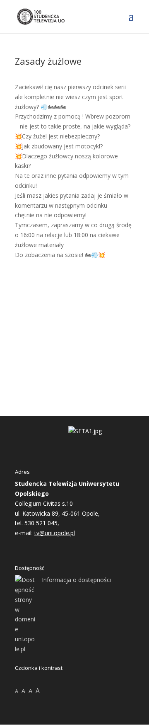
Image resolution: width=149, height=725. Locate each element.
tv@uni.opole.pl (54, 533)
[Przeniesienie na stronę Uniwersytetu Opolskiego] (85, 431)
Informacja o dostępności (76, 580)
